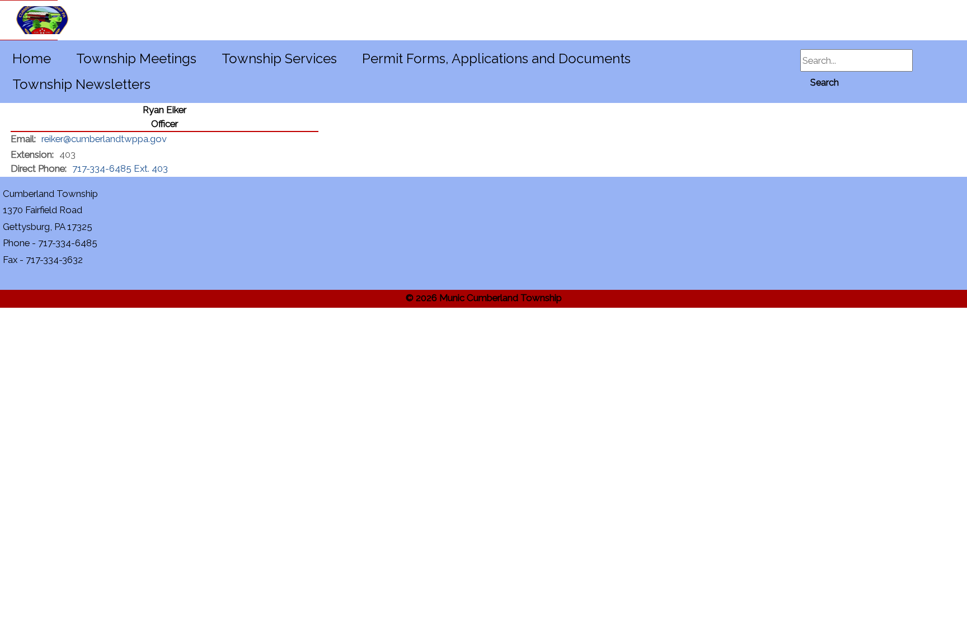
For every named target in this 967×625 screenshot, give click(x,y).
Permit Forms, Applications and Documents (496, 58)
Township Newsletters (81, 84)
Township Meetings (136, 58)
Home (31, 58)
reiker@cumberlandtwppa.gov (104, 138)
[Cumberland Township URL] (29, 20)
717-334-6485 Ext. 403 (120, 168)
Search (824, 82)
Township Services (279, 58)
